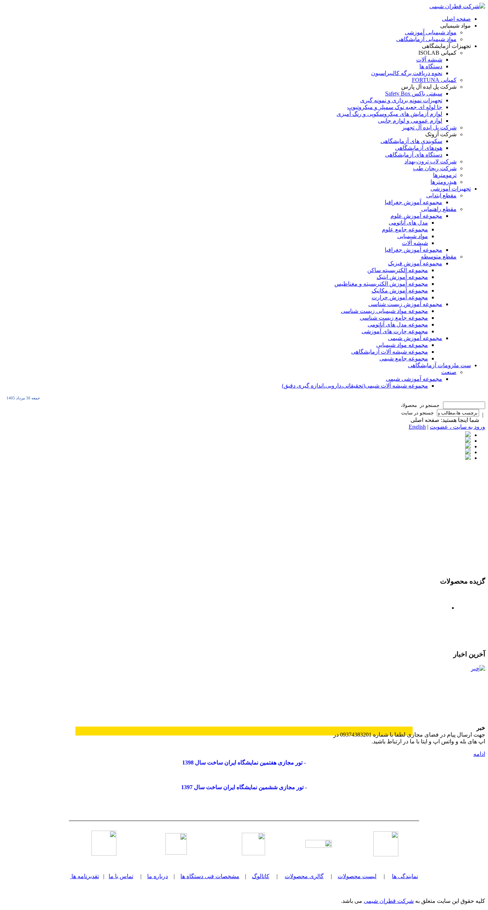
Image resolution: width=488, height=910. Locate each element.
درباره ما (157, 876)
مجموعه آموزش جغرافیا (413, 202)
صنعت (449, 372)
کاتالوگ (260, 876)
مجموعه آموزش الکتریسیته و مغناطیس (381, 284)
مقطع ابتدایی (441, 195)
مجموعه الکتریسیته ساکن (397, 270)
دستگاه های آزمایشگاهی (413, 155)
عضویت (439, 427)
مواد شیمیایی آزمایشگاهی (426, 39)
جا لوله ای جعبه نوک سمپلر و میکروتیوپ (394, 107)
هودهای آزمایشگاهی (418, 148)
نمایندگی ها (405, 876)
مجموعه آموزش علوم (416, 216)
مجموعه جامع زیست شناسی (394, 318)
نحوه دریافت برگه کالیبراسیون (406, 73)
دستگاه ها (430, 66)
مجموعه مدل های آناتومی (398, 324)
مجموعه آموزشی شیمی (414, 379)
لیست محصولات (357, 876)
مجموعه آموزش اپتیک (402, 277)
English (417, 427)
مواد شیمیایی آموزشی (431, 32)
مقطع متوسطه (439, 257)
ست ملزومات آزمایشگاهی (439, 365)
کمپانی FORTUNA (434, 80)
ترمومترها (445, 175)
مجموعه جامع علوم (405, 229)
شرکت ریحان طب (435, 168)
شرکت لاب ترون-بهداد (430, 161)
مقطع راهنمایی (439, 209)
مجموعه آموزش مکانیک (400, 290)
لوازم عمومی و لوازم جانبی (410, 121)
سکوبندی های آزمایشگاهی (411, 141)
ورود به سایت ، (466, 427)
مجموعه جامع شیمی (403, 358)
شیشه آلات (429, 59)
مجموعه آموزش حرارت (400, 297)
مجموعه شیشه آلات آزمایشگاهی (389, 352)
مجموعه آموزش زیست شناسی (405, 304)
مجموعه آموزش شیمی (415, 338)
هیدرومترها (443, 182)
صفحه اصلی (456, 19)
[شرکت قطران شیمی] (457, 6)
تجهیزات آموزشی (450, 189)
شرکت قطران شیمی (389, 901)
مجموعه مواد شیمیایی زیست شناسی (384, 311)
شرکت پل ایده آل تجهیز (429, 127)
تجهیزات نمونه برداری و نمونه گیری (401, 100)
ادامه (479, 754)
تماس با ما (121, 876)
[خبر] (458, 692)
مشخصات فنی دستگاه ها (209, 876)
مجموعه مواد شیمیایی (402, 345)
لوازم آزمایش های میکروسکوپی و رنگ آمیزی (389, 114)
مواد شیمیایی (412, 236)
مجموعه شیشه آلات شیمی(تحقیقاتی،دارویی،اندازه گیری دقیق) (355, 386)
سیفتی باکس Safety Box (413, 93)
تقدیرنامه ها (85, 876)
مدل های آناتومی (408, 223)
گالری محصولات (304, 876)
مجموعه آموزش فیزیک (415, 263)
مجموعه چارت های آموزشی (395, 331)
